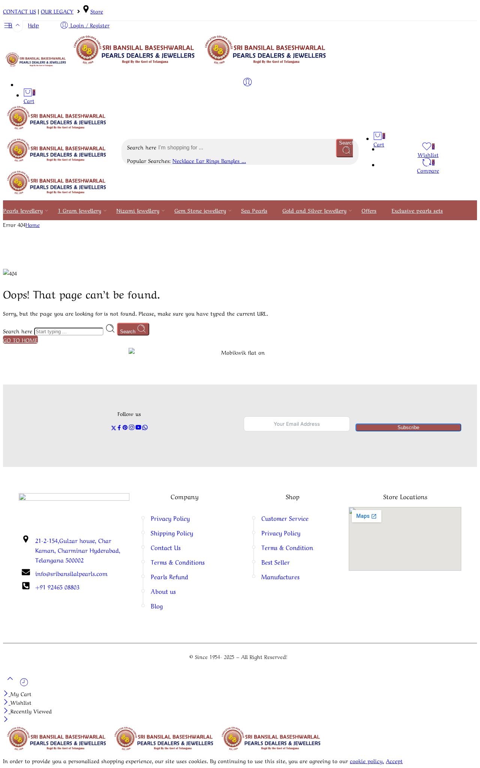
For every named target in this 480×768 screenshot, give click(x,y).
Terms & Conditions (178, 562)
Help (33, 25)
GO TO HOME (20, 340)
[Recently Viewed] (24, 684)
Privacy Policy (170, 518)
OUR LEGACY (57, 11)
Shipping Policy (172, 532)
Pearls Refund (169, 576)
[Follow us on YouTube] (138, 428)
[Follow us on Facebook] (119, 428)
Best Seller (275, 562)
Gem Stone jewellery (200, 210)
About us (163, 591)
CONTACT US (19, 11)
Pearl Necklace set (25, 440)
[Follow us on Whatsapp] (145, 428)
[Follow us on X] (113, 428)
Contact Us (166, 547)
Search (128, 331)
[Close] (6, 693)
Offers (369, 210)
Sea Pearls (254, 210)
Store (96, 11)
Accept (394, 760)
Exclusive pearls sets (417, 210)
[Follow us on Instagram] (131, 428)
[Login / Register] (247, 82)
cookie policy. (367, 760)
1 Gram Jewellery (79, 210)
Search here (142, 147)
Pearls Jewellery (23, 210)
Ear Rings (208, 160)
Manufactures (280, 576)
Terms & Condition (287, 547)
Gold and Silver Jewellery (314, 210)
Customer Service (285, 518)
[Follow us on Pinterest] (125, 428)
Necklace (184, 160)
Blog (157, 605)
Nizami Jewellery (137, 210)
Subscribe (408, 427)
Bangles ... (233, 160)
